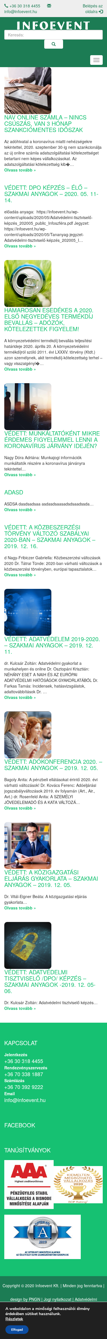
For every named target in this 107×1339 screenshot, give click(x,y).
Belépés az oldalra (93, 8)
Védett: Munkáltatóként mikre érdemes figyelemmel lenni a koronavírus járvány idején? (52, 439)
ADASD (13, 492)
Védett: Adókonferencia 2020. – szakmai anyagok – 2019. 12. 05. (53, 764)
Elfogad (17, 1329)
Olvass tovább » (20, 170)
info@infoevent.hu (20, 11)
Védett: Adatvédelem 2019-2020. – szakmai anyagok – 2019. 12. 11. (52, 645)
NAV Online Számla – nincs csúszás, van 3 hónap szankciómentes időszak (45, 123)
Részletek (14, 1319)
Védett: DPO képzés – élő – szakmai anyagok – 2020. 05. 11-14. (51, 193)
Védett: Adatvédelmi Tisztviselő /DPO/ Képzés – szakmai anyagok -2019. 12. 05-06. (50, 981)
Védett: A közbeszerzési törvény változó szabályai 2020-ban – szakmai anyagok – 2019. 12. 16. (49, 536)
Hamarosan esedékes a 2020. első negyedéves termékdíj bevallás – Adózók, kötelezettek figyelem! (49, 319)
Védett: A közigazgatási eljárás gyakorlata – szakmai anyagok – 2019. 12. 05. (51, 878)
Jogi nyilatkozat (57, 1299)
